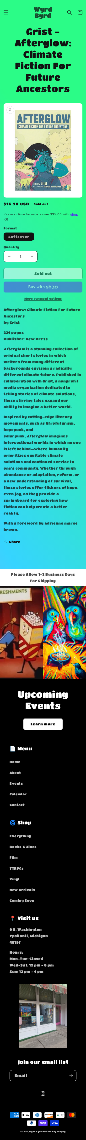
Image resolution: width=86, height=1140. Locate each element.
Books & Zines (23, 846)
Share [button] (14, 542)
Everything (20, 836)
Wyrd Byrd (35, 1131)
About (15, 772)
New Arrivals (22, 890)
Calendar (18, 794)
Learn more (43, 724)
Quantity (11, 247)
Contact (17, 805)
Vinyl (14, 879)
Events (16, 783)
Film (14, 857)
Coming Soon (22, 900)
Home (15, 761)
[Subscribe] (71, 1075)
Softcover (21, 237)
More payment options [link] (43, 298)
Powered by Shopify (54, 1131)
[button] (6, 12)
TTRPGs (17, 868)
